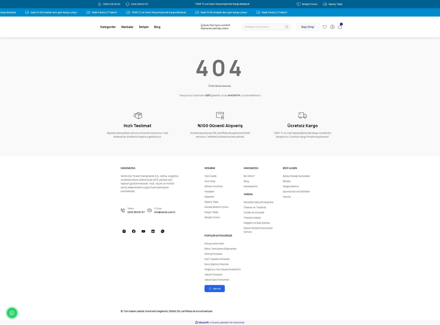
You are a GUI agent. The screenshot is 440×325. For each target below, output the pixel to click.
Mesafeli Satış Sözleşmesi (258, 202)
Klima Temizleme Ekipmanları (221, 248)
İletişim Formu (212, 217)
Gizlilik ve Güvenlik (254, 212)
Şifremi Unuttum (214, 186)
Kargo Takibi (211, 212)
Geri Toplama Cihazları (217, 259)
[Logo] (220, 27)
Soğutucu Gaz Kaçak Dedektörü (223, 269)
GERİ (208, 95)
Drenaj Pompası (213, 253)
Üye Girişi (210, 181)
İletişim (287, 181)
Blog (246, 181)
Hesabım (209, 191)
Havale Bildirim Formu (216, 207)
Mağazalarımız (291, 186)
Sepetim (209, 196)
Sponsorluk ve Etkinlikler (296, 191)
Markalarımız (251, 186)
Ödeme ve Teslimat (255, 207)
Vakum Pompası (213, 274)
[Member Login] (332, 26)
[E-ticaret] (220, 322)
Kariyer (287, 196)
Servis (217, 288)
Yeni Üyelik (211, 176)
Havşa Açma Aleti (214, 243)
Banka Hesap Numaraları (296, 176)
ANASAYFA (234, 95)
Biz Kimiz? (249, 176)
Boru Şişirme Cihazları (217, 264)
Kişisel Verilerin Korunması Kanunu (258, 229)
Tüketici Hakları (252, 217)
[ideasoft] (202, 322)
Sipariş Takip (211, 201)
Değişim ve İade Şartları (257, 222)
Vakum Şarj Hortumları (217, 279)
